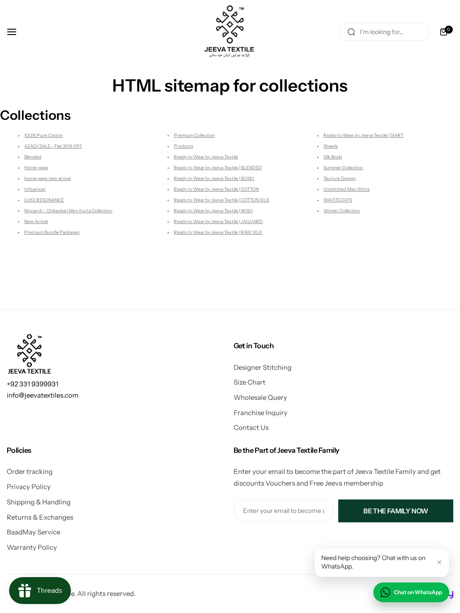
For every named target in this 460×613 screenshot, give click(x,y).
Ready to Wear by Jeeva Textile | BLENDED (218, 168)
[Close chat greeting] (439, 562)
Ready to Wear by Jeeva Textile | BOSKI (214, 178)
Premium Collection (194, 135)
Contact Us (251, 427)
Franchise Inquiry (261, 412)
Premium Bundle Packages (52, 232)
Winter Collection (341, 211)
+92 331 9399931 (32, 384)
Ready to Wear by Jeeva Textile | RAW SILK (218, 232)
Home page (36, 168)
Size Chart (249, 382)
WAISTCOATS (337, 200)
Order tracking (30, 471)
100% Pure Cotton (43, 135)
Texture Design (339, 178)
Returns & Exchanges (40, 517)
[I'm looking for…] (351, 32)
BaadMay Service (33, 532)
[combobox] (384, 32)
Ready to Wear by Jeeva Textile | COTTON (216, 189)
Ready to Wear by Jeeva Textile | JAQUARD (218, 221)
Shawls (330, 146)
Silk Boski (332, 157)
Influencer (35, 189)
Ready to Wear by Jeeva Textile (206, 157)
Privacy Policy (29, 486)
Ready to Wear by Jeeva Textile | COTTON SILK (222, 200)
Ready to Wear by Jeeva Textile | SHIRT (363, 135)
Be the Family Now (395, 511)
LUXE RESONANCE (44, 200)
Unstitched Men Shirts (346, 189)
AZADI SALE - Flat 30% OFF (53, 146)
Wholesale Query (260, 397)
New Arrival (36, 221)
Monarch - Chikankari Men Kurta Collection (68, 211)
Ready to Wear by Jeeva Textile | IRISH (213, 211)
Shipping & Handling (39, 502)
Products (183, 146)
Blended (32, 157)
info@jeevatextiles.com (43, 395)
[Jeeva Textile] (230, 32)
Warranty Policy (32, 547)
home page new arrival (47, 178)
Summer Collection (343, 168)
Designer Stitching (263, 367)
